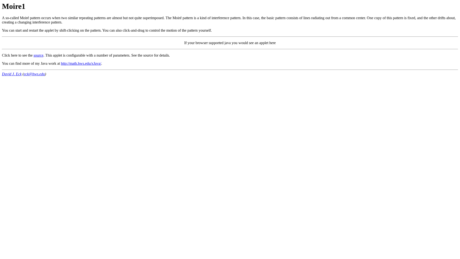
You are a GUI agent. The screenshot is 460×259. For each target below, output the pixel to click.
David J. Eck (12, 74)
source (38, 55)
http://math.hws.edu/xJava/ (81, 63)
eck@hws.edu (34, 74)
